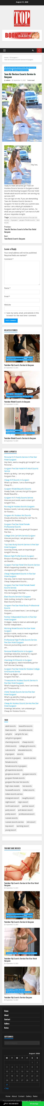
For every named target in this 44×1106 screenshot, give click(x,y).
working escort (23, 826)
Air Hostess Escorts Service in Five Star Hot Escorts (20, 67)
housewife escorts (12, 790)
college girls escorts (27, 746)
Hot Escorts (18, 430)
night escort (10, 802)
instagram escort (12, 798)
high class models (12, 786)
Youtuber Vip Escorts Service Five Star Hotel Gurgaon (22, 942)
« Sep (6, 1088)
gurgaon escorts (29, 774)
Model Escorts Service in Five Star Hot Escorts (20, 433)
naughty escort (28, 798)
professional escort (26, 814)
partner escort (28, 806)
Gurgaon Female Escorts (20, 70)
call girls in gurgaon (13, 738)
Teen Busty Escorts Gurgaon (14, 237)
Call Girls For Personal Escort (15, 357)
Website (7, 305)
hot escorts (27, 786)
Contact (7, 1019)
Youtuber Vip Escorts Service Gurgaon (22, 981)
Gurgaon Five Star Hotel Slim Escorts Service (22, 565)
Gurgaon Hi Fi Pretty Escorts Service (18, 497)
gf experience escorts (14, 770)
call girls (8, 734)
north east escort (12, 806)
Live (39, 50)
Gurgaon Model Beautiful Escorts (17, 489)
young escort (10, 830)
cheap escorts (27, 742)
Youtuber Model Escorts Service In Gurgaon (22, 421)
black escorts (10, 730)
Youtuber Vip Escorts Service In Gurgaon (22, 348)
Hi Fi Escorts (18, 394)
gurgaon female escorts (27, 220)
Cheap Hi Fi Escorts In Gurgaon (16, 480)
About (6, 1015)
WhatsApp (33, 1103)
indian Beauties (19, 989)
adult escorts (10, 726)
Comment (8, 259)
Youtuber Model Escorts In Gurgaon (22, 385)
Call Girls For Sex (11, 953)
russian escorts (11, 818)
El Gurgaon (8, 70)
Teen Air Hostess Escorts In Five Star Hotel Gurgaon (20, 229)
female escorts (11, 762)
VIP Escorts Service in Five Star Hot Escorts (19, 360)
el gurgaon (14, 220)
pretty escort (10, 814)
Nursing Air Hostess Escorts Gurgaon (19, 506)
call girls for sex (21, 734)
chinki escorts (10, 746)
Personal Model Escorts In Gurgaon (18, 651)
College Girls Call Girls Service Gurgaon (19, 535)
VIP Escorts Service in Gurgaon (27, 953)
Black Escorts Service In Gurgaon (17, 596)
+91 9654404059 (11, 1103)
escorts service (30, 758)
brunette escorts (25, 730)
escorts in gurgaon (13, 758)
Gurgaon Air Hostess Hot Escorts (17, 515)
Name (7, 288)
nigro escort (23, 802)
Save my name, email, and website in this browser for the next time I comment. (23, 314)
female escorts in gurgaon (15, 766)
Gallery (6, 1023)
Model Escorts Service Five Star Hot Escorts (19, 396)
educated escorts (25, 750)
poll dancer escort (25, 810)
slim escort (31, 822)
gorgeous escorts (12, 774)
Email (7, 296)
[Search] (33, 50)
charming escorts (12, 742)
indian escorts (28, 790)
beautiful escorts (25, 726)
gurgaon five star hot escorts (17, 782)
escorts (20, 754)
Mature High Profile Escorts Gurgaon (19, 556)
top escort (9, 826)
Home (6, 1011)
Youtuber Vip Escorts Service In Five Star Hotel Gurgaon (22, 866)
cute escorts (10, 750)
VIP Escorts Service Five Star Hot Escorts (19, 992)
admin (8, 80)
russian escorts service (14, 822)
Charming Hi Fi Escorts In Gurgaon (18, 660)
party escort (10, 810)
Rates (6, 1027)
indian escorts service (14, 794)
